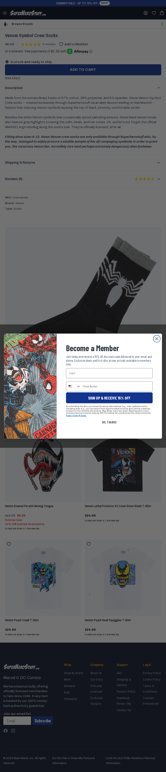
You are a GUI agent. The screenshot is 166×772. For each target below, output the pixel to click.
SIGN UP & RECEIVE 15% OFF (109, 397)
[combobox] (73, 386)
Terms (83, 415)
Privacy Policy (72, 415)
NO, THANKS (109, 422)
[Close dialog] (156, 338)
